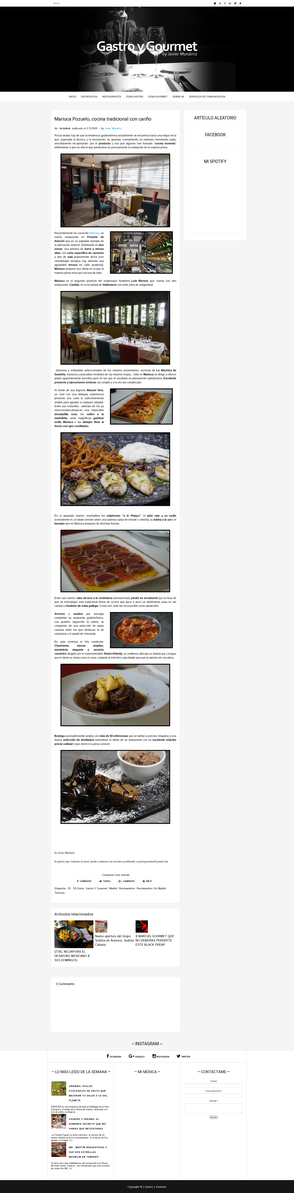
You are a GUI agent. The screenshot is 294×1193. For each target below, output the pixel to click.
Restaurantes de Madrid (151, 888)
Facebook (115, 1057)
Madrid (113, 888)
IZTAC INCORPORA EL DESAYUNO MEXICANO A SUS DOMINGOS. (72, 956)
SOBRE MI (178, 96)
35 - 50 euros (62, 128)
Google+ (140, 1057)
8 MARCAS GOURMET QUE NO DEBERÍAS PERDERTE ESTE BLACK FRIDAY (155, 940)
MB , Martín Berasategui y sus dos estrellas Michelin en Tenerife (88, 1152)
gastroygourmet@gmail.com (153, 861)
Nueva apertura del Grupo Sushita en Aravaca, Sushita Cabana (114, 940)
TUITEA (106, 881)
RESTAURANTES (111, 96)
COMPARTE (85, 881)
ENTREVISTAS (89, 96)
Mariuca (94, 233)
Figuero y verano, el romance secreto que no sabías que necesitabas (87, 1123)
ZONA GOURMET (158, 96)
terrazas (59, 893)
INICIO (72, 96)
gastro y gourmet (97, 888)
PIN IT (149, 881)
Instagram (163, 1057)
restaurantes (127, 888)
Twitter (185, 1057)
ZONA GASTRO (134, 96)
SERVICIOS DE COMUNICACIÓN (207, 96)
